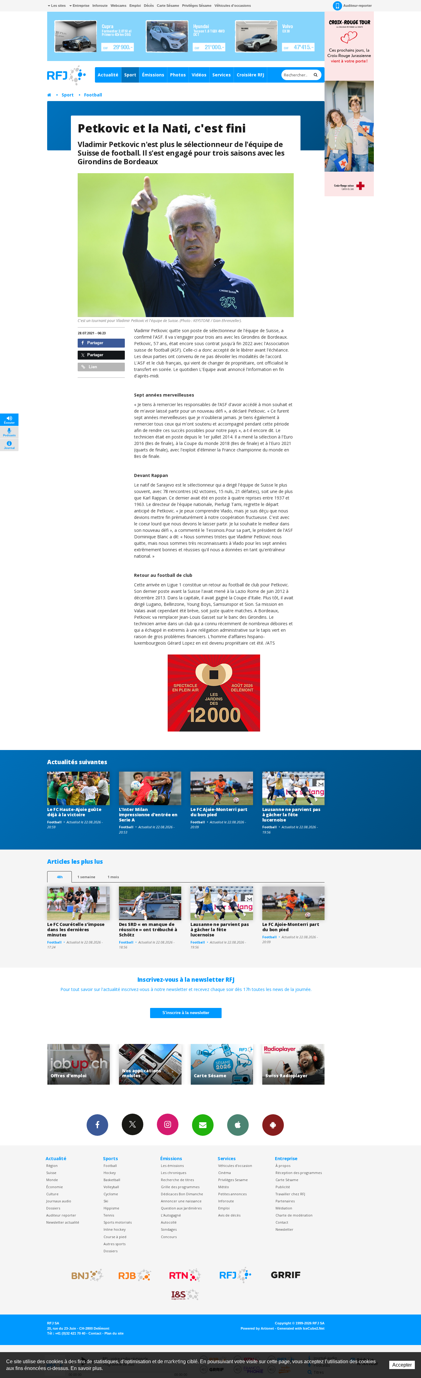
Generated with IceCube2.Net (301, 1328)
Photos (178, 75)
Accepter (402, 1365)
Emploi (135, 5)
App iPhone (238, 1125)
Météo (223, 1187)
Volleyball (111, 1187)
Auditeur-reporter (357, 5)
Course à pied (115, 1237)
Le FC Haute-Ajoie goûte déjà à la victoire (74, 811)
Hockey (110, 1173)
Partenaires (285, 1201)
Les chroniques (173, 1173)
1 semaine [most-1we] (86, 876)
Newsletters (203, 1125)
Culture (52, 1194)
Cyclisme (111, 1194)
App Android (273, 1125)
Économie (54, 1187)
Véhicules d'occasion (235, 1166)
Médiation (284, 1208)
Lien (92, 367)
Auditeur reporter (61, 1215)
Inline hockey (114, 1229)
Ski (106, 1201)
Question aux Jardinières (181, 1208)
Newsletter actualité (62, 1222)
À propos (283, 1166)
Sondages (169, 1229)
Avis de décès (229, 1215)
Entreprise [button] (80, 5)
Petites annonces (232, 1194)
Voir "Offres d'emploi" (293, 1064)
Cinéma (224, 1173)
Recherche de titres (177, 1180)
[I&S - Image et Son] (185, 1295)
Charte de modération (294, 1215)
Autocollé (169, 1222)
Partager (94, 342)
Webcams (118, 5)
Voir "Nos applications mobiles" (78, 1064)
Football (93, 95)
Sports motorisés (118, 1222)
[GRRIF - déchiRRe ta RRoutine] (286, 1275)
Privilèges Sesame (233, 1180)
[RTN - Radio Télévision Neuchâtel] (185, 1275)
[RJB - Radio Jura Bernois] (135, 1275)
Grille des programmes (180, 1187)
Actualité (108, 75)
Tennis (109, 1215)
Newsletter (284, 1229)
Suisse (51, 1173)
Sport (130, 75)
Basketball (112, 1180)
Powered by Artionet (257, 1328)
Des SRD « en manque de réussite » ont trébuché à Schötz (148, 929)
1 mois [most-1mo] (113, 876)
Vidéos (199, 75)
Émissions (153, 75)
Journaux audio (58, 1201)
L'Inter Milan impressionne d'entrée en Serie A (148, 814)
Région (52, 1166)
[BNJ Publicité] (85, 1275)
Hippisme (111, 1208)
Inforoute (100, 5)
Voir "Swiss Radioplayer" (221, 1064)
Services (221, 75)
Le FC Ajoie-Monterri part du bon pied (218, 811)
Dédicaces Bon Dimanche (182, 1194)
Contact (282, 1222)
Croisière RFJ (250, 75)
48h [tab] (60, 876)
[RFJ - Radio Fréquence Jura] (235, 1275)
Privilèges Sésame (196, 5)
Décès (149, 5)
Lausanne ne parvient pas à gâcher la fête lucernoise (291, 814)
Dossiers (53, 1208)
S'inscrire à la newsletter (185, 1012)
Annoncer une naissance (181, 1201)
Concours (169, 1237)
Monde (52, 1180)
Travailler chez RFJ (290, 1194)
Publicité (283, 1187)
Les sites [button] (58, 5)
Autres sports (114, 1244)
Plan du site (114, 1333)
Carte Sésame (168, 5)
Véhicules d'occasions (233, 5)
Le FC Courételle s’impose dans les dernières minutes (75, 929)
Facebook (97, 1125)
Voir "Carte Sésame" (150, 1064)
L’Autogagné (171, 1215)
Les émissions (172, 1166)
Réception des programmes (299, 1173)
